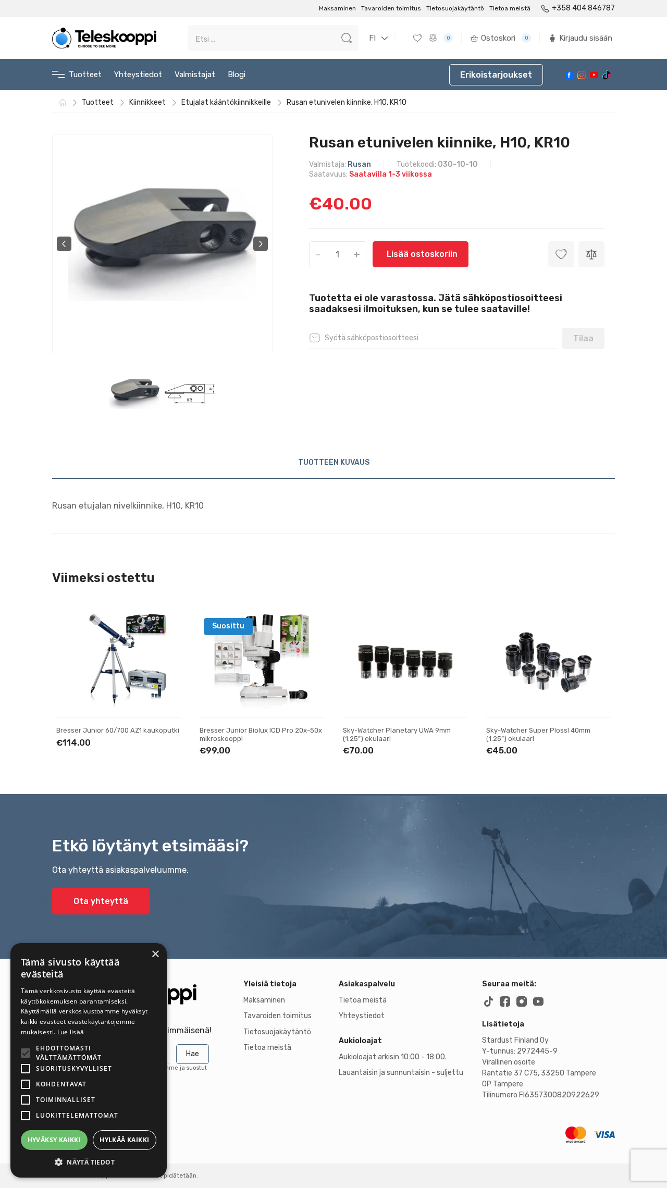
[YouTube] (594, 75)
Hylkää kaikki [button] (124, 1139)
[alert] (88, 1060)
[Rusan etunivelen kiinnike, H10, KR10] (162, 244)
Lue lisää (70, 1032)
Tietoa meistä (509, 8)
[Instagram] (581, 75)
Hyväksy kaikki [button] (54, 1139)
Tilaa (583, 338)
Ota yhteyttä (100, 901)
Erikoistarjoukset (496, 75)
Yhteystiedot (138, 74)
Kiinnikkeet (147, 102)
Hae (192, 1053)
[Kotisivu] (62, 102)
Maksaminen (337, 8)
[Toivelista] (418, 38)
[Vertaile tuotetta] (164, 664)
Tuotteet (85, 74)
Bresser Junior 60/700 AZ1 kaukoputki (117, 730)
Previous (64, 244)
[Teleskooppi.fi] (104, 38)
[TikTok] (606, 75)
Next (260, 244)
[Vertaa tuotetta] (591, 254)
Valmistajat (195, 74)
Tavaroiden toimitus (391, 8)
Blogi (236, 74)
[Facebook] (569, 75)
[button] (88, 1162)
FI (372, 38)
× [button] (155, 954)
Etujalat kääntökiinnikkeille (226, 102)
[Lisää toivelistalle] (164, 631)
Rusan (359, 164)
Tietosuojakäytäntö (455, 8)
